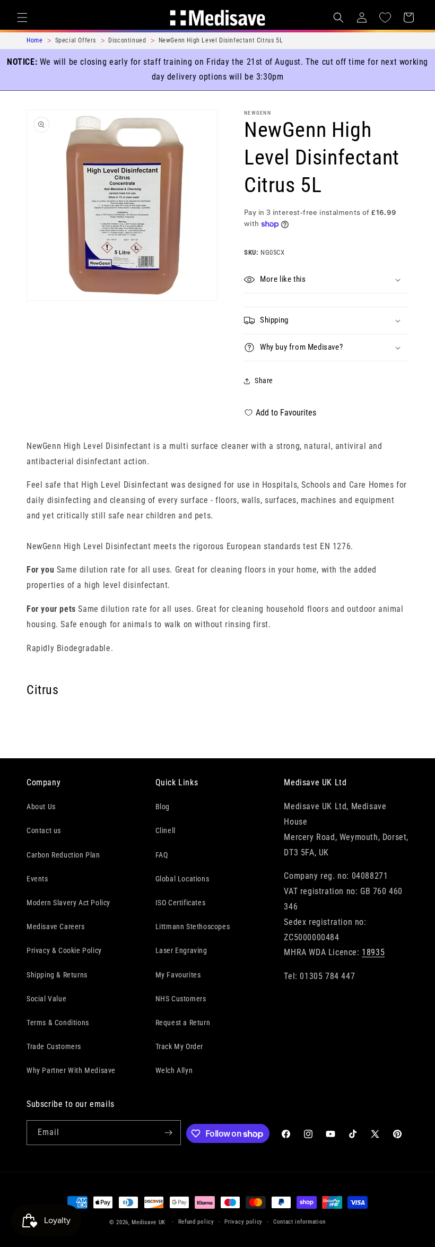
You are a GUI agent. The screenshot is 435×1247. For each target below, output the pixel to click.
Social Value (46, 998)
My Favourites (178, 975)
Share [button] (264, 380)
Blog (162, 806)
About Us (41, 806)
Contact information (299, 1221)
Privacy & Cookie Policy (64, 950)
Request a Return (183, 1022)
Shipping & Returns (57, 975)
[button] (22, 17)
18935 (373, 952)
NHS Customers (180, 998)
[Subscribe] (168, 1132)
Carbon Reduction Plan (63, 855)
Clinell (165, 830)
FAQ (161, 855)
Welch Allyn (174, 1070)
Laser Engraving (181, 950)
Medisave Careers (56, 926)
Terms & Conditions (58, 1022)
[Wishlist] (385, 17)
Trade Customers (54, 1046)
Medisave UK (149, 1222)
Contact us (44, 830)
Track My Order (179, 1046)
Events (37, 878)
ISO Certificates (180, 902)
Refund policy (196, 1221)
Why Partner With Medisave (71, 1070)
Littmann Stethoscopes (192, 926)
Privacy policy (243, 1221)
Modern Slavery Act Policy (68, 902)
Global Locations (182, 878)
